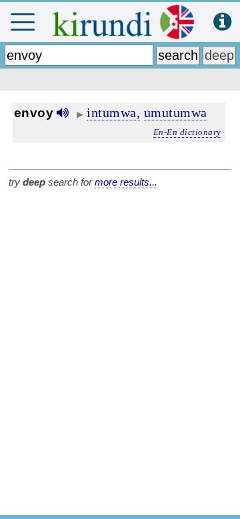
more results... (126, 182)
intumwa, (113, 112)
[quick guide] (222, 22)
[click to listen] (63, 112)
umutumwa (175, 112)
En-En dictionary (187, 132)
